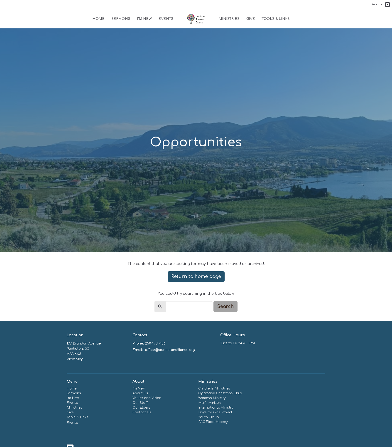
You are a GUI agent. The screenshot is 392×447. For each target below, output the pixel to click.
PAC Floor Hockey (213, 422)
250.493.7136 (155, 343)
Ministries (229, 19)
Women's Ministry (212, 398)
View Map (75, 359)
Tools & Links (276, 19)
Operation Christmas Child (220, 393)
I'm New (144, 19)
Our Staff (140, 403)
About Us (140, 393)
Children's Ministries (214, 388)
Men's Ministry (209, 403)
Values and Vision (146, 398)
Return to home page (196, 276)
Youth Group (208, 417)
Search (376, 4)
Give (250, 19)
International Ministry (215, 407)
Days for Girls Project (215, 412)
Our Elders (141, 407)
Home (98, 19)
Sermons (120, 19)
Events (166, 19)
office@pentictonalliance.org (170, 350)
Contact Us (141, 412)
